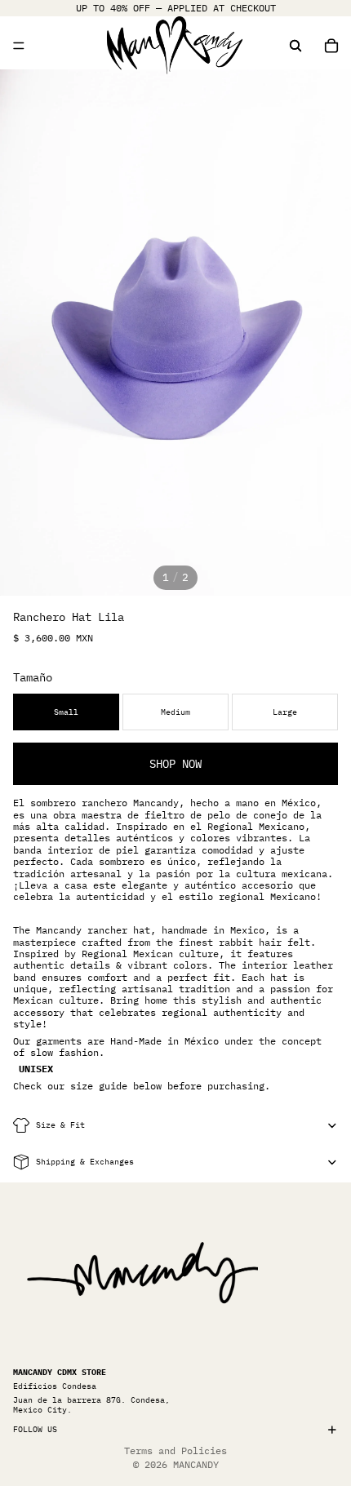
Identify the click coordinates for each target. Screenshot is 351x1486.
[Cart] (331, 46)
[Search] (295, 46)
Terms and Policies (175, 1450)
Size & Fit (60, 1125)
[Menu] (19, 45)
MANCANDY (196, 1464)
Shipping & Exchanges (85, 1161)
